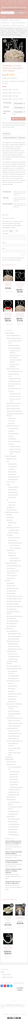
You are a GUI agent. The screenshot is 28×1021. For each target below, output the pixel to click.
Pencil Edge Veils (12, 474)
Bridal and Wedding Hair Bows (13, 335)
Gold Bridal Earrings (12, 832)
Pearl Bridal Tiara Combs (15, 393)
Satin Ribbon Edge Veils (13, 477)
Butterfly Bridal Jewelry (13, 643)
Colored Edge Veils (12, 466)
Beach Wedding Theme (12, 631)
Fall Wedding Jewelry (13, 659)
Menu (3, 17)
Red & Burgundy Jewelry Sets (16, 787)
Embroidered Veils (12, 471)
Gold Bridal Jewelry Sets (13, 792)
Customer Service (13, 1)
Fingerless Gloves (12, 553)
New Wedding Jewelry (12, 623)
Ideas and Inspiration (6, 974)
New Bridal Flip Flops (11, 591)
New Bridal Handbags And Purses (14, 598)
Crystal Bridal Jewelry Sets (14, 789)
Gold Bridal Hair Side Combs (14, 378)
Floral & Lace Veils (11, 482)
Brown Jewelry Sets (14, 779)
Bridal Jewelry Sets (12, 696)
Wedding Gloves (5, 22)
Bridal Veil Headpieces (15, 20)
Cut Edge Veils (11, 469)
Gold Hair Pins (11, 421)
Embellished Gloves (14, 558)
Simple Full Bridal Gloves (15, 560)
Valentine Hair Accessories (14, 720)
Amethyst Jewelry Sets (15, 771)
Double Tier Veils (12, 502)
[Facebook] (2, 986)
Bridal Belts (9, 514)
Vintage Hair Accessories (14, 730)
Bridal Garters (10, 520)
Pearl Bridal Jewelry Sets (13, 794)
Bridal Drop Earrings (12, 821)
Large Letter (6, 107)
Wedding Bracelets (11, 799)
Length (8, 484)
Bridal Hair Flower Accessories (13, 403)
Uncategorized (8, 757)
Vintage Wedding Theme (12, 728)
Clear (14, 114)
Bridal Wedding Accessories (12, 512)
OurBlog (2, 972)
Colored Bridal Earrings (13, 826)
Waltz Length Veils (12, 497)
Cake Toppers (5, 125)
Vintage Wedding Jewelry (14, 736)
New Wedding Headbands (13, 621)
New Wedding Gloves (12, 609)
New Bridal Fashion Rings (12, 588)
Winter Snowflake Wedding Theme (14, 741)
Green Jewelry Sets (14, 782)
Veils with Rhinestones (12, 509)
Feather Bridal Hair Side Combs (15, 371)
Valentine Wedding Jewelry (14, 726)
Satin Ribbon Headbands (13, 345)
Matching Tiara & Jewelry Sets (13, 408)
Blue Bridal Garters (12, 522)
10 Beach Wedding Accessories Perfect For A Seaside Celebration (13, 870)
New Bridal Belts (10, 583)
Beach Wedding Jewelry (13, 638)
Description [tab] (6, 133)
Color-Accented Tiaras (13, 428)
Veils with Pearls (10, 507)
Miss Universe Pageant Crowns (14, 666)
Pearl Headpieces (12, 438)
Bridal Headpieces (9, 333)
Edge (8, 461)
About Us (10, 1016)
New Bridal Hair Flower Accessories (15, 596)
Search (16, 13)
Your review (5, 233)
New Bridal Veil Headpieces (13, 604)
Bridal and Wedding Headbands (18, 22)
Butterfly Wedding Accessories (15, 649)
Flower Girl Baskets (11, 568)
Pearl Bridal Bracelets (13, 814)
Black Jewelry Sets (14, 774)
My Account (4, 1)
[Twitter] (11, 986)
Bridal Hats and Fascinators (13, 405)
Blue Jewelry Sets (14, 776)
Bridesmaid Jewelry (11, 797)
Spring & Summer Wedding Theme (14, 704)
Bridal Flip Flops (10, 517)
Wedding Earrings (12, 699)
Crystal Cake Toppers (14, 545)
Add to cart (19, 119)
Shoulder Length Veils (13, 495)
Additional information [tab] (10, 137)
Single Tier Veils (11, 505)
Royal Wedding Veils (13, 678)
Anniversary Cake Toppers (14, 537)
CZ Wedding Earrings (13, 829)
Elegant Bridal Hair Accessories (14, 1004)
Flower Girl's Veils (11, 578)
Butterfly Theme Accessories (13, 641)
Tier (7, 499)
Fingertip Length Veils (13, 492)
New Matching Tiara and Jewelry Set (15, 606)
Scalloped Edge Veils (13, 479)
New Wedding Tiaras (11, 626)
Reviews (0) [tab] (21, 137)
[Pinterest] (5, 986)
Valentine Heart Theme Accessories (15, 718)
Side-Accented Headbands (14, 348)
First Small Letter (7, 102)
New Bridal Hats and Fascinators (14, 601)
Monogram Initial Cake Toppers (17, 125)
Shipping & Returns (14, 1014)
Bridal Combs (11, 683)
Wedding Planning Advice (7, 977)
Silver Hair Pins (11, 423)
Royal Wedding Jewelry (13, 676)
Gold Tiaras (10, 436)
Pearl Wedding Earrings (13, 834)
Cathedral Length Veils (13, 487)
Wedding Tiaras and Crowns (17, 25)
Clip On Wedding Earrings (14, 824)
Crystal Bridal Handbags (13, 530)
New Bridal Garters (11, 593)
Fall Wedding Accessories (14, 656)
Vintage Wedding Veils (13, 738)
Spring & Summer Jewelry (13, 711)
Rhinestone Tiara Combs (15, 396)
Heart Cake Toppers (12, 540)
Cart (24, 12)
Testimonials (17, 1016)
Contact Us (20, 3)
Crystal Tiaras (11, 431)
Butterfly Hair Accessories (14, 646)
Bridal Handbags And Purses (13, 527)
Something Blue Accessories (13, 680)
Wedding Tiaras (11, 701)
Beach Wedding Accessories (14, 633)
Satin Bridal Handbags (13, 532)
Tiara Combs (11, 391)
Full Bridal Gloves (12, 555)
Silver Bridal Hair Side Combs (14, 388)
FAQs (15, 3)
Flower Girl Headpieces (13, 433)
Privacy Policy (9, 3)
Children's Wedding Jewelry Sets (14, 565)
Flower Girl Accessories (11, 563)
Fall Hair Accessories (13, 654)
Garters (10, 525)
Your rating (5, 231)
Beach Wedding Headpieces (14, 636)
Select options (9, 291)
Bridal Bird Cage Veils (11, 458)
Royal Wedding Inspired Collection (14, 668)
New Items (7, 580)
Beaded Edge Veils (12, 464)
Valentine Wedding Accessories (15, 723)
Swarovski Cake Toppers (8, 127)
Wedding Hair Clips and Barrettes (14, 411)
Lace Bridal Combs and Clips (14, 381)
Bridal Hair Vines (12, 418)
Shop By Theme (9, 628)
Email (3, 248)
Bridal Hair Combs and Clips (13, 368)
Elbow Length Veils (12, 489)
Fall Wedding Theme (11, 651)
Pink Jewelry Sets (13, 784)
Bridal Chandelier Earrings (14, 819)
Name (3, 242)
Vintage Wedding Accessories (15, 733)
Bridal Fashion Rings (12, 686)
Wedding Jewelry (6, 25)
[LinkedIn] (8, 986)
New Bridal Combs (11, 585)
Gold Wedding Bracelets (13, 811)
